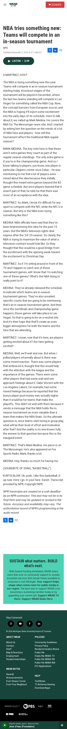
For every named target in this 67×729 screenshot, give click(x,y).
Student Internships (16, 659)
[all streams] (63, 725)
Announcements (14, 677)
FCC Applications (43, 666)
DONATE (56, 4)
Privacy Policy (41, 646)
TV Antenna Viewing (45, 684)
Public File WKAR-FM (45, 659)
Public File (39, 652)
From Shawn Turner (16, 681)
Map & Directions (14, 652)
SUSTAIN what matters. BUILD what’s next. (33, 563)
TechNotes (40, 681)
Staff (9, 649)
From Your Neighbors (16, 684)
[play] (5, 725)
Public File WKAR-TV (45, 656)
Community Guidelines (46, 642)
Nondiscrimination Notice (47, 649)
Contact (10, 646)
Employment (12, 656)
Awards (10, 674)
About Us (10, 642)
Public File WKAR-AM (45, 662)
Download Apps (42, 688)
